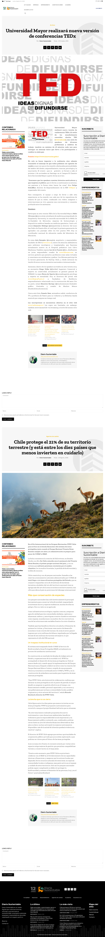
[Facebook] (96, 1)
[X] (100, 1)
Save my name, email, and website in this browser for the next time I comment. (26, 415)
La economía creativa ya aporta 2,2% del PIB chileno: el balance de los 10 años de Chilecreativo (87, 198)
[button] (25, 13)
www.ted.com (60, 140)
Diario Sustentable (45, 41)
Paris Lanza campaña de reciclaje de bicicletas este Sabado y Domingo (26, 379)
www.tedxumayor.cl (36, 305)
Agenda (84, 205)
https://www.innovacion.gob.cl (46, 156)
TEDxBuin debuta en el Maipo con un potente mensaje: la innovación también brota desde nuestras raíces (34, 329)
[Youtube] (102, 1)
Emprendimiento (86, 192)
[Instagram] (98, 1)
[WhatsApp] (56, 47)
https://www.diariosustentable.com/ (49, 356)
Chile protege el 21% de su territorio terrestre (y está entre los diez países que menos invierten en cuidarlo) (72, 909)
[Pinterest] (52, 47)
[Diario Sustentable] (34, 359)
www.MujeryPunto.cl (36, 279)
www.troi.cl (47, 243)
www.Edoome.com (66, 252)
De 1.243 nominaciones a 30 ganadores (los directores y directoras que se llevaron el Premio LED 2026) (72, 916)
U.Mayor (72, 188)
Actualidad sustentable (55, 345)
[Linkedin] (60, 47)
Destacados (5, 150)
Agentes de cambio (65, 912)
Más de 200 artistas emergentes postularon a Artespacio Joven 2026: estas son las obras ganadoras (41, 918)
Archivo (52, 25)
